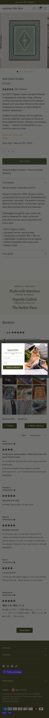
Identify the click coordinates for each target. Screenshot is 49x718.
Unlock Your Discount (13, 367)
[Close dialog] (46, 345)
